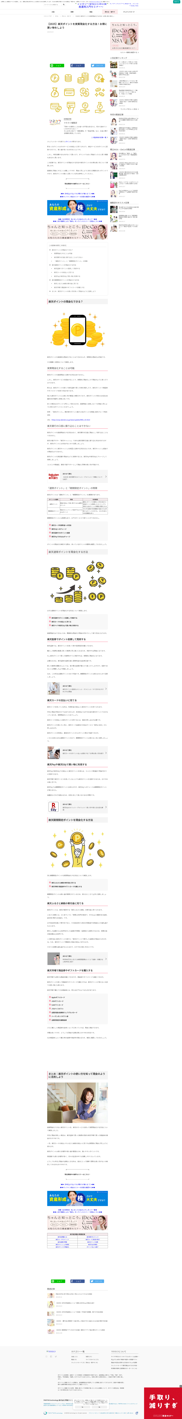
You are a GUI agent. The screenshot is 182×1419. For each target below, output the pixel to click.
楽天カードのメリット (62, 1239)
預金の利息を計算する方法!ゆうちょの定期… (124, 1362)
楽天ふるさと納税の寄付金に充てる (66, 283)
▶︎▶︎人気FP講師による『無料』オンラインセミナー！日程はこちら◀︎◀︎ (77, 221)
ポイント (68, 141)
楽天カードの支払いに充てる (64, 272)
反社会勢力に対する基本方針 (107, 1413)
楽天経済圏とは (62, 1237)
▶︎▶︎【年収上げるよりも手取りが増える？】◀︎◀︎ (77, 193)
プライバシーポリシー (94, 1413)
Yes (82, 1407)
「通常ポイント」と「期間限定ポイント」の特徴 (70, 261)
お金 (74, 1356)
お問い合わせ (130, 1413)
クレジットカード (78, 1362)
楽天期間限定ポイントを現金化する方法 (65, 280)
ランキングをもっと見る (128, 109)
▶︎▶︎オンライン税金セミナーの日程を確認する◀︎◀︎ (77, 196)
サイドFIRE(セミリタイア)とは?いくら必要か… (125, 1356)
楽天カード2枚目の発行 (93, 1239)
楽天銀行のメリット (93, 1237)
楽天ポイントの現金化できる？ (62, 250)
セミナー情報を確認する (128, 52)
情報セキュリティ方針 (120, 1413)
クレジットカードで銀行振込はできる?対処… (124, 1365)
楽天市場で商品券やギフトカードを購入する (69, 287)
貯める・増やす (92, 1362)
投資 (89, 1356)
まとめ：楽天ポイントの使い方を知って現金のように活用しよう (74, 291)
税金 (74, 1359)
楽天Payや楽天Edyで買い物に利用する (67, 276)
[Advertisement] (77, 47)
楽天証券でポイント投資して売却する (67, 268)
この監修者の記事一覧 (98, 137)
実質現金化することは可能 (63, 253)
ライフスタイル (92, 1359)
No (99, 1407)
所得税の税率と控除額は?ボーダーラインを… (124, 1368)
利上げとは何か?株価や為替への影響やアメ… (124, 1359)
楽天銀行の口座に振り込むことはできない (68, 257)
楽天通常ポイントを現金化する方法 (64, 265)
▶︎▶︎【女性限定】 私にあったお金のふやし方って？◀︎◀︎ (77, 219)
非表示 (63, 245)
